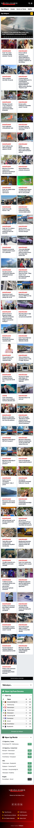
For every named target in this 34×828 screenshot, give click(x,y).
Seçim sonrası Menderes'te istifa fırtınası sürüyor (24, 230)
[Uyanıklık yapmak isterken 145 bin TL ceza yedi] (25, 117)
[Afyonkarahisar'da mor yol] (25, 388)
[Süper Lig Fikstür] (31, 737)
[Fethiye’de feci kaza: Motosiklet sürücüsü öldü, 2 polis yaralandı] (9, 597)
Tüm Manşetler (23, 815)
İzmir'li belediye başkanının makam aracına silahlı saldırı (25, 210)
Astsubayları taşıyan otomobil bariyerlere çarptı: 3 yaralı (8, 628)
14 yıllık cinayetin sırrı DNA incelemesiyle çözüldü (8, 564)
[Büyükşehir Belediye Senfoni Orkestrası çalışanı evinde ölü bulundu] (25, 532)
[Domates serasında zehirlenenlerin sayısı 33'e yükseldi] (9, 240)
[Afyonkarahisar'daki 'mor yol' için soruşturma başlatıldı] (25, 305)
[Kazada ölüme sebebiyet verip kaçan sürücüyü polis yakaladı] (25, 597)
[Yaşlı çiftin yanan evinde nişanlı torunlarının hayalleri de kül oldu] (9, 532)
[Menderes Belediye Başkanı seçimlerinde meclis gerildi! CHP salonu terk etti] (25, 430)
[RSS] (21, 804)
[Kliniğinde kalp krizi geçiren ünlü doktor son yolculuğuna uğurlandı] (25, 573)
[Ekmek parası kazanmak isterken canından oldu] (9, 329)
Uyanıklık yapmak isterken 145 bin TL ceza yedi (24, 128)
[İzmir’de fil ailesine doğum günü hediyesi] (25, 451)
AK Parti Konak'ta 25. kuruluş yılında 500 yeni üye (8, 522)
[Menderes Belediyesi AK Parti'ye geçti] (9, 430)
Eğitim (30, 9)
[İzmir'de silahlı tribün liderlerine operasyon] (9, 180)
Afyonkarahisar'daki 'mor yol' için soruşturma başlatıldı (25, 315)
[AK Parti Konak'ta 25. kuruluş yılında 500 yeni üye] (9, 511)
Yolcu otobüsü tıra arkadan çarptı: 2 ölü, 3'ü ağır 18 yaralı (25, 359)
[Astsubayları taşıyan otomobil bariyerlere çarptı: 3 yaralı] (9, 618)
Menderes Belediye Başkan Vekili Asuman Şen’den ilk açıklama (8, 418)
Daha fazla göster (17, 678)
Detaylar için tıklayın (17, 731)
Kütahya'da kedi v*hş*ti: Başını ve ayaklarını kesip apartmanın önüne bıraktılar (7, 107)
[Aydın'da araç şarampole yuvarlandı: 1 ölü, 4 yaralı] (9, 471)
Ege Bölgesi (5, 9)
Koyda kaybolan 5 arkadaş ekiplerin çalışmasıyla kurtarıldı (8, 649)
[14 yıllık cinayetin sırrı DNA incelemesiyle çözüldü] (9, 553)
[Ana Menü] (31, 3)
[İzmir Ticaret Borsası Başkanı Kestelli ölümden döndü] (25, 329)
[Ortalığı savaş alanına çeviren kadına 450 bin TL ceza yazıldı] (25, 180)
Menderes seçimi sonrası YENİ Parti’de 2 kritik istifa (25, 296)
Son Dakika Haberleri (9, 818)
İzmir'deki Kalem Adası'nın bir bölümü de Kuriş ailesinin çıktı (8, 399)
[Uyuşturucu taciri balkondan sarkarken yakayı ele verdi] (9, 285)
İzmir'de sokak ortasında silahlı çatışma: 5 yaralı (7, 54)
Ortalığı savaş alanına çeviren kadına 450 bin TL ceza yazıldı (25, 191)
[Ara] (29, 3)
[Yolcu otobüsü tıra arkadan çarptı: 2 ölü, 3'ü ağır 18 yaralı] (25, 348)
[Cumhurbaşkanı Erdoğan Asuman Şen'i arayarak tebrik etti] (9, 367)
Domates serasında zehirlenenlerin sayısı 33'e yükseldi (8, 251)
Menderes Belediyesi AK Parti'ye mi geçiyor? (8, 462)
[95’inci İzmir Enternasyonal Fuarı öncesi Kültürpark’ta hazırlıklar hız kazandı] (25, 511)
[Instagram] (18, 804)
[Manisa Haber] (9, 3)
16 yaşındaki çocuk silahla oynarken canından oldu (7, 359)
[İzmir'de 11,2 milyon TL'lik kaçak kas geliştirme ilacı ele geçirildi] (9, 219)
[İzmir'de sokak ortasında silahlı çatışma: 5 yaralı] (9, 44)
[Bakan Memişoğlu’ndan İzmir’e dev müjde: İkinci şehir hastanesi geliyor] (25, 137)
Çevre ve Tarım (21, 9)
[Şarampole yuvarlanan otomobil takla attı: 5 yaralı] (25, 471)
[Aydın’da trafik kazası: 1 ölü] (9, 200)
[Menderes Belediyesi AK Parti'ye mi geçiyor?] (9, 451)
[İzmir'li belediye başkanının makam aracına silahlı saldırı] (25, 200)
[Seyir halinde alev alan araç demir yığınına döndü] (9, 137)
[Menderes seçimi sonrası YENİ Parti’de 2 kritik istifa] (25, 285)
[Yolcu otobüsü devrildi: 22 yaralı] (9, 69)
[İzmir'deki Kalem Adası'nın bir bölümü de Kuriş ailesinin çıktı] (9, 388)
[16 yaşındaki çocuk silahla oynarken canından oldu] (9, 348)
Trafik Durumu (23, 812)
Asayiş (13, 9)
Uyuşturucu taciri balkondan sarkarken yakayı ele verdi (8, 296)
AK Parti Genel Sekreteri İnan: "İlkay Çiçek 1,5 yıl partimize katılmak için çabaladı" (25, 275)
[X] (15, 804)
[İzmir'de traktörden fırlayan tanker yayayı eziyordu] (25, 553)
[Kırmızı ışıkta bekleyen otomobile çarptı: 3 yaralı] (25, 95)
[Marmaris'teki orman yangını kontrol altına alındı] (9, 492)
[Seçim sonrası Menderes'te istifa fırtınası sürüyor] (25, 219)
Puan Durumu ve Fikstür (10, 815)
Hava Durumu (8, 812)
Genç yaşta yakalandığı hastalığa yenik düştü (25, 502)
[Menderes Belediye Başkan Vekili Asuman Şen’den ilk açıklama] (9, 408)
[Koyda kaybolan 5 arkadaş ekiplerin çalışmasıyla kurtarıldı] (9, 639)
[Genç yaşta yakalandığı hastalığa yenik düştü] (25, 492)
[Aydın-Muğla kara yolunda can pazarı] (25, 159)
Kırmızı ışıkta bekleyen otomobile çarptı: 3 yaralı (25, 105)
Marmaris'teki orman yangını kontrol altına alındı (8, 502)
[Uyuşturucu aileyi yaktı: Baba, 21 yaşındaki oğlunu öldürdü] (25, 367)
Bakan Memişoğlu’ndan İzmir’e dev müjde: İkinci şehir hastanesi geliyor (25, 149)
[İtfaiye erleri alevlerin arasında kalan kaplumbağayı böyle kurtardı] (9, 659)
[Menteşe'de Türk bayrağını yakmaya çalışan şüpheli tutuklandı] (25, 639)
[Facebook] (12, 804)
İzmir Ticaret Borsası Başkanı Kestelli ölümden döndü (25, 339)
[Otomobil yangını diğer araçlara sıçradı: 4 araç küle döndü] (25, 618)
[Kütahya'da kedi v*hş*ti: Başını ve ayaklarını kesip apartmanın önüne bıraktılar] (9, 95)
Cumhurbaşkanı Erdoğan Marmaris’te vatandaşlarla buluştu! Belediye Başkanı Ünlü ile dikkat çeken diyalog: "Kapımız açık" (25, 83)
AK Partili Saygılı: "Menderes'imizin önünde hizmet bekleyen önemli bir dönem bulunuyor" (24, 420)
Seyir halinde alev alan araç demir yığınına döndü (7, 147)
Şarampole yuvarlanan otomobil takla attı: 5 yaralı (25, 481)
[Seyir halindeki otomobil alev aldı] (9, 117)
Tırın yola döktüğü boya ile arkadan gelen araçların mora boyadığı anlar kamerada (25, 252)
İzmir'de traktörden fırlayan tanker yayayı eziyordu (25, 564)
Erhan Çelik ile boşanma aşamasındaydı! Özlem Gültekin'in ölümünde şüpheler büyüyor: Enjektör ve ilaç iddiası (25, 57)
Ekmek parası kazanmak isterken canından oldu (8, 339)
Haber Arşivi (23, 818)
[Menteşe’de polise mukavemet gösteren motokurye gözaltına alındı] (9, 159)
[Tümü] (31, 685)
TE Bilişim (21, 825)
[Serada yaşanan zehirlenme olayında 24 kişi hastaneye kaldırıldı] (9, 263)
